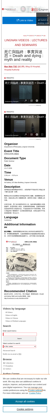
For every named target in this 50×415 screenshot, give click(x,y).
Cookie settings (35, 390)
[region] (25, 394)
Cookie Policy (35, 393)
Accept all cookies (25, 401)
